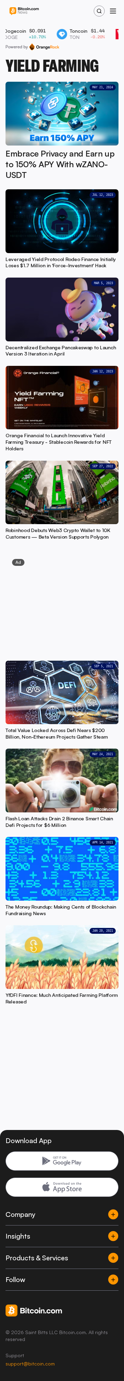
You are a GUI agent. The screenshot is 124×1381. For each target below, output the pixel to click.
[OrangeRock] (44, 46)
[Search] (99, 11)
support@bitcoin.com (30, 1364)
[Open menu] (112, 11)
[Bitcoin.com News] (24, 11)
